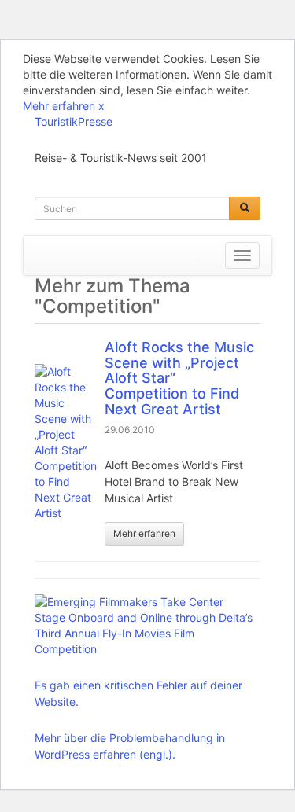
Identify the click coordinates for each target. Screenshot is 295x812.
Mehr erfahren (59, 105)
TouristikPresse (73, 121)
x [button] (101, 105)
